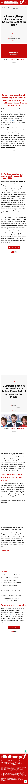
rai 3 (15, 251)
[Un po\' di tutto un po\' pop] (14, 756)
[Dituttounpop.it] (14, 2)
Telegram (12, 59)
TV (8, 7)
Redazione (14, 33)
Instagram (21, 59)
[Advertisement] (14, 77)
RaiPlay (11, 120)
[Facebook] (9, 247)
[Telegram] (15, 247)
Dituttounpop (5, 7)
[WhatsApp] (18, 247)
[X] (12, 247)
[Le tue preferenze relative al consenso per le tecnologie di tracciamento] (25, 781)
